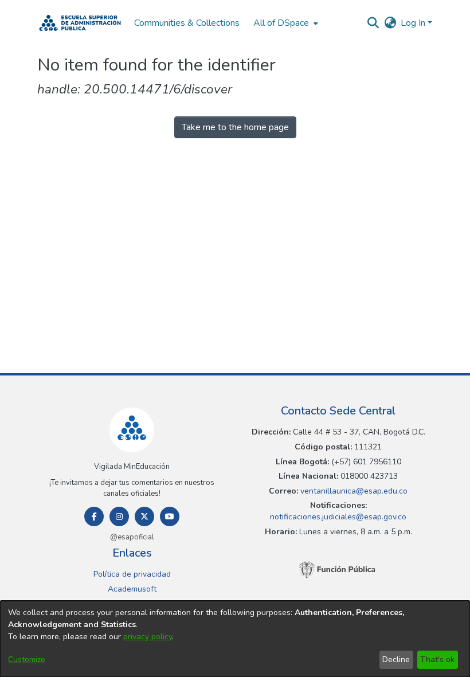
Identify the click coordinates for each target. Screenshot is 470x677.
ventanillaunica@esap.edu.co (353, 491)
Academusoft (132, 589)
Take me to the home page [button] (235, 127)
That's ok (437, 659)
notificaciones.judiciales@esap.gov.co (338, 516)
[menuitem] (284, 23)
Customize (26, 659)
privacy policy (147, 636)
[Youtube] (169, 516)
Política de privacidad (132, 574)
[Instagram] (119, 516)
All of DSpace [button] (281, 23)
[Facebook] (94, 516)
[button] (80, 22)
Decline (396, 659)
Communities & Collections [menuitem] (187, 23)
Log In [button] (414, 23)
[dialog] (235, 639)
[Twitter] (144, 516)
